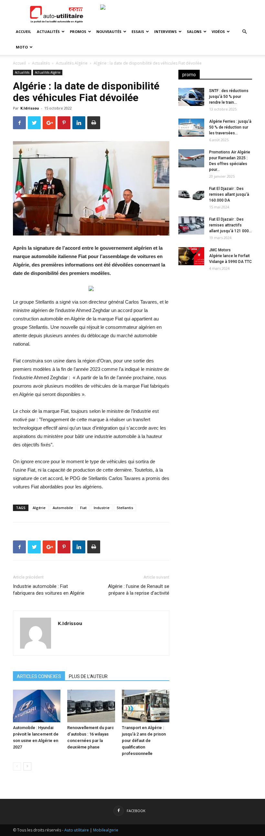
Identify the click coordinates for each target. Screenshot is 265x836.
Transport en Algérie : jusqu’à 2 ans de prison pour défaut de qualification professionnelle (144, 740)
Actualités (48, 31)
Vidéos (218, 31)
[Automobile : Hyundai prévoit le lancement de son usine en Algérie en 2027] (36, 706)
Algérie (39, 507)
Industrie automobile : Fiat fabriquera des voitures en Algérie (48, 589)
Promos (78, 31)
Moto (22, 47)
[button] (244, 32)
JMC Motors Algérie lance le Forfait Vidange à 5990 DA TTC (230, 256)
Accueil (23, 31)
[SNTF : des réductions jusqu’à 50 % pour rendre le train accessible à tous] (191, 97)
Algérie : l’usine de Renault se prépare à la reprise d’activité (138, 589)
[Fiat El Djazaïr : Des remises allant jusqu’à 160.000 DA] (191, 195)
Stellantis (125, 507)
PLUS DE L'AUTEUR (88, 676)
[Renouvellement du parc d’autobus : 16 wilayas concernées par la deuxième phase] (91, 706)
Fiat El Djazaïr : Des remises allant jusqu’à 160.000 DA (229, 194)
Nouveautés (109, 31)
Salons (194, 31)
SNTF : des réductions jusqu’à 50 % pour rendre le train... (229, 97)
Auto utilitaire (76, 830)
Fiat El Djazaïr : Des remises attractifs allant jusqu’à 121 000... (230, 225)
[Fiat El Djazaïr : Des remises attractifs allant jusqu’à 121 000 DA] (191, 225)
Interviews (165, 31)
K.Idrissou (29, 108)
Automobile (63, 507)
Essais (138, 31)
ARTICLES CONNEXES (39, 676)
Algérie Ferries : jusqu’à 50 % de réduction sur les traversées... (230, 127)
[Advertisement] (215, 317)
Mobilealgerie (105, 830)
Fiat (83, 507)
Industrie (102, 507)
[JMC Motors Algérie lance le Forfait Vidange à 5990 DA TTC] (191, 256)
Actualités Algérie (72, 63)
